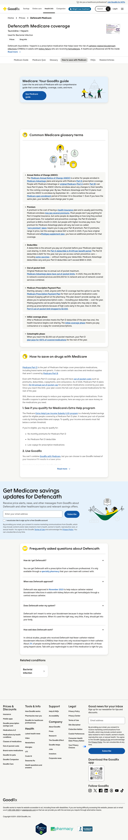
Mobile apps (8, 719)
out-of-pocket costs (83, 379)
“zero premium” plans (37, 228)
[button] (79, 9)
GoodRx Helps (54, 745)
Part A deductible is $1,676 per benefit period (71, 251)
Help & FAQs (54, 711)
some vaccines (42, 257)
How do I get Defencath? (35, 560)
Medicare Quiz (39, 60)
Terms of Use (39, 529)
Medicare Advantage (36, 181)
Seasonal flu (30, 760)
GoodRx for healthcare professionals (34, 721)
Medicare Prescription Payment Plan (43, 294)
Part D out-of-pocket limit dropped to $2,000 (47, 309)
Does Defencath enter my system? (39, 605)
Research (52, 736)
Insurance (7, 714)
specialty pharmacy (50, 571)
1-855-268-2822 (13, 810)
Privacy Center (74, 716)
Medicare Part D (30, 367)
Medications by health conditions (12, 736)
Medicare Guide (21, 60)
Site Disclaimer (74, 725)
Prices (22, 17)
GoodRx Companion (11, 759)
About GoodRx (54, 727)
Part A (80, 184)
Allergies (28, 747)
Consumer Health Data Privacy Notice (76, 739)
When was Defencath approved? (38, 581)
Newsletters (30, 743)
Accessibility (54, 716)
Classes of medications (12, 741)
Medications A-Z (9, 730)
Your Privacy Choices (73, 746)
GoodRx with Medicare (50, 456)
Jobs (51, 749)
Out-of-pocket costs (11, 746)
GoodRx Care (8, 764)
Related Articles (107, 60)
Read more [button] (13, 52)
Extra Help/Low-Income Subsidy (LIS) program (57, 413)
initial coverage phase (75, 323)
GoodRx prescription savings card (11, 724)
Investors (52, 754)
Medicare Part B (50, 373)
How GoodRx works (32, 711)
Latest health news (32, 734)
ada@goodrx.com (29, 810)
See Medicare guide (32, 95)
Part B (92, 184)
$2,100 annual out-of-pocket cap (43, 385)
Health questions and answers (33, 766)
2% (31, 643)
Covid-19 (28, 756)
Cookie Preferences (76, 734)
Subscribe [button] (71, 514)
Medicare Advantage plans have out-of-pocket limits (51, 274)
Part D (79, 181)
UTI (26, 751)
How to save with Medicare (74, 60)
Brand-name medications (13, 750)
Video (27, 738)
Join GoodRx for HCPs (116, 2)
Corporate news (55, 758)
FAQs (93, 60)
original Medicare (68, 184)
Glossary (54, 60)
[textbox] (32, 514)
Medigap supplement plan (53, 234)
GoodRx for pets (9, 755)
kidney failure (45, 49)
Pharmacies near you (33, 716)
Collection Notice (75, 729)
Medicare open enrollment (39, 196)
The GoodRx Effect (56, 740)
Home (11, 17)
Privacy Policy (67, 529)
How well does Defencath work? (38, 629)
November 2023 (56, 589)
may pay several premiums (57, 213)
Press (51, 731)
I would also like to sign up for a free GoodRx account (27, 520)
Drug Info (23, 39)
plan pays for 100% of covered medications (46, 340)
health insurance (65, 210)
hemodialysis (74, 49)
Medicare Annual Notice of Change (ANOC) (50, 178)
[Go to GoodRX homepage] (11, 9)
